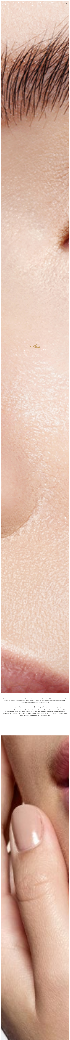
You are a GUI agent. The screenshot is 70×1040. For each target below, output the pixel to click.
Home (13, 2)
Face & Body (30, 2)
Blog (59, 2)
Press (32, 5)
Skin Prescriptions (42, 2)
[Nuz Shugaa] (6, 4)
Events (52, 2)
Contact (39, 5)
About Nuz (21, 2)
